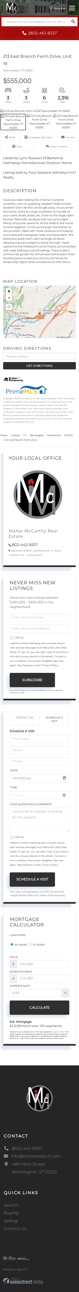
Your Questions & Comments (31, 804)
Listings (15, 435)
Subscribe (32, 680)
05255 (68, 435)
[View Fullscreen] (9, 307)
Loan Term (17, 935)
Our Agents (34, 555)
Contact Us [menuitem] (15, 1228)
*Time (13, 787)
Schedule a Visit (54, 719)
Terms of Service (49, 895)
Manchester (54, 435)
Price (14, 957)
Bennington (37, 435)
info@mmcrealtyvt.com (35, 1156)
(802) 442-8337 (42, 33)
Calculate (39, 1008)
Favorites (59, 8)
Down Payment (21, 971)
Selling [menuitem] (11, 1220)
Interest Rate (20, 985)
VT (25, 435)
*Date (14, 770)
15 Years (38, 944)
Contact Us (16, 555)
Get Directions (39, 365)
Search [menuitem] (11, 1205)
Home (3, 435)
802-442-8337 (25, 544)
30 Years (20, 944)
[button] (73, 21)
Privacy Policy (50, 665)
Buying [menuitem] (11, 1212)
